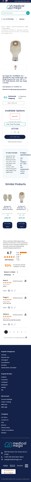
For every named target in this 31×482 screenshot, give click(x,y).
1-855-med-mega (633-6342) (22, 1)
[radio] (22, 252)
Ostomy (3, 355)
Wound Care (5, 357)
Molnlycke (4, 385)
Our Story (4, 417)
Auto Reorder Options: (15, 121)
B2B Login (4, 407)
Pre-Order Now (7, 225)
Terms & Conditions (7, 430)
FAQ (2, 422)
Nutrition (4, 365)
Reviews (3, 433)
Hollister (3, 377)
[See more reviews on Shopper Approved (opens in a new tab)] (15, 291)
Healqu (3, 387)
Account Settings (6, 399)
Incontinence (5, 362)
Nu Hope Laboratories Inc (18, 89)
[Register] (3, 1)
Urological (4, 360)
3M (2, 390)
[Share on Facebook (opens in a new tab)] (9, 291)
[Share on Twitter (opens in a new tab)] (12, 291)
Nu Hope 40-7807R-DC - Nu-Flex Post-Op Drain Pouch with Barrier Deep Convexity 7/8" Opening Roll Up (7, 208)
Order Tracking (6, 402)
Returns (3, 425)
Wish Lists (4, 404)
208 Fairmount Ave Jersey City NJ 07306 (15, 453)
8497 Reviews (10, 260)
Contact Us (4, 420)
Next (27, 210)
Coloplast (4, 382)
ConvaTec (4, 380)
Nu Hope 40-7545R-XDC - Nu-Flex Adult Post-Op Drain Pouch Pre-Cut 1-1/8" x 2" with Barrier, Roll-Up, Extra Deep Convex (21, 208)
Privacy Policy (5, 427)
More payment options (15, 142)
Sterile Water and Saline (8, 368)
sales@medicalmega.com (13, 460)
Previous (1, 210)
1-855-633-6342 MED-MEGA (14, 457)
